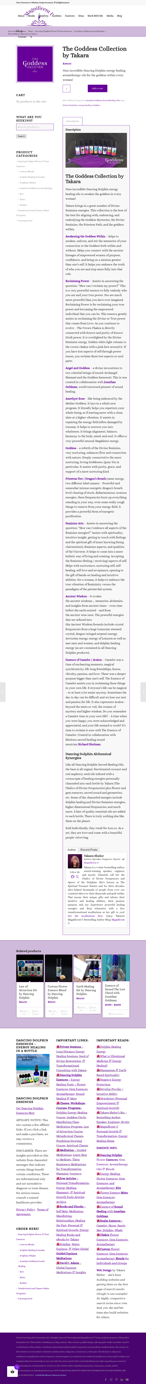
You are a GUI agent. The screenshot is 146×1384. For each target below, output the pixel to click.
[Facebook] (73, 876)
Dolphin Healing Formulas (32, 177)
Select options (117, 1014)
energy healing (85, 105)
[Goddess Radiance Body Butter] (3, 692)
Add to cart (97, 88)
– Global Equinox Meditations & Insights (71, 1267)
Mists (22, 199)
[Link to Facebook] (105, 1379)
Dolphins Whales (28, 182)
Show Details (35, 1012)
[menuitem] (21, 15)
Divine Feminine (70, 105)
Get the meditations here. (85, 915)
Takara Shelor (94, 856)
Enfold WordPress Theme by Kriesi (50, 1375)
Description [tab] (72, 121)
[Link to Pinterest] (116, 1379)
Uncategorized (25, 220)
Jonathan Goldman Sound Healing (36, 188)
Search (21, 136)
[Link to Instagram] (111, 1379)
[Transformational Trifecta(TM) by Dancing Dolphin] (143, 692)
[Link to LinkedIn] (121, 1379)
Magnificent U (91, 862)
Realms (23, 205)
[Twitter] (77, 876)
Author (71, 849)
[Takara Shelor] (75, 867)
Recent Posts (88, 849)
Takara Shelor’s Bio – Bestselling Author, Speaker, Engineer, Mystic (113, 1117)
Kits (22, 194)
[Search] (31, 36)
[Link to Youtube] (127, 1379)
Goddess (96, 105)
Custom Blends (27, 171)
